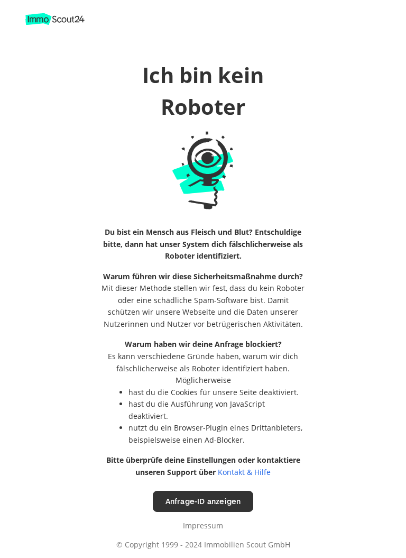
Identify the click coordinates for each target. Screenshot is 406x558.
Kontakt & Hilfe (244, 472)
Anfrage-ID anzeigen (203, 501)
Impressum (203, 525)
